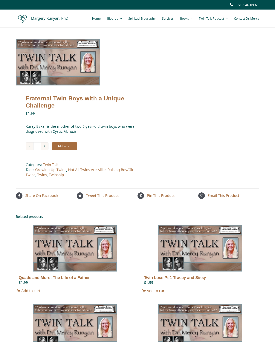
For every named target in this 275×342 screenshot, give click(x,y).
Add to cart (64, 146)
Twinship (56, 174)
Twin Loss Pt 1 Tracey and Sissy (175, 277)
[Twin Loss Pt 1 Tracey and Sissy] (200, 248)
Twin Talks (51, 164)
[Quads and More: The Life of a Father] (75, 248)
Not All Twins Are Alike (87, 169)
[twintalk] (74, 62)
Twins (42, 174)
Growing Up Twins (50, 169)
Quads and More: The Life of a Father (54, 277)
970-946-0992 (247, 5)
